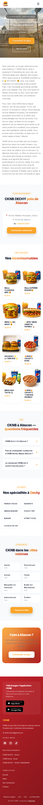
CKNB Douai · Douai (10, 759)
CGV (19, 797)
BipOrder (32, 801)
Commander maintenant (21, 230)
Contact (5, 787)
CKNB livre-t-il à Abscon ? (16, 441)
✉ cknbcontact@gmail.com (13, 733)
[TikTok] (16, 743)
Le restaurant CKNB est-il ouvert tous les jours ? (16, 464)
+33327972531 (22, 224)
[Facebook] (5, 743)
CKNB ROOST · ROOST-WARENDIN (16, 763)
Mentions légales (9, 797)
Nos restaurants (9, 783)
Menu (5, 779)
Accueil (5, 775)
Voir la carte (21, 49)
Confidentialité (34, 797)
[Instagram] (10, 743)
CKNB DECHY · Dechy (11, 755)
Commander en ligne (22, 41)
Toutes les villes (21, 610)
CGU (25, 797)
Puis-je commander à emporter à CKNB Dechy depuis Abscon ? (19, 452)
